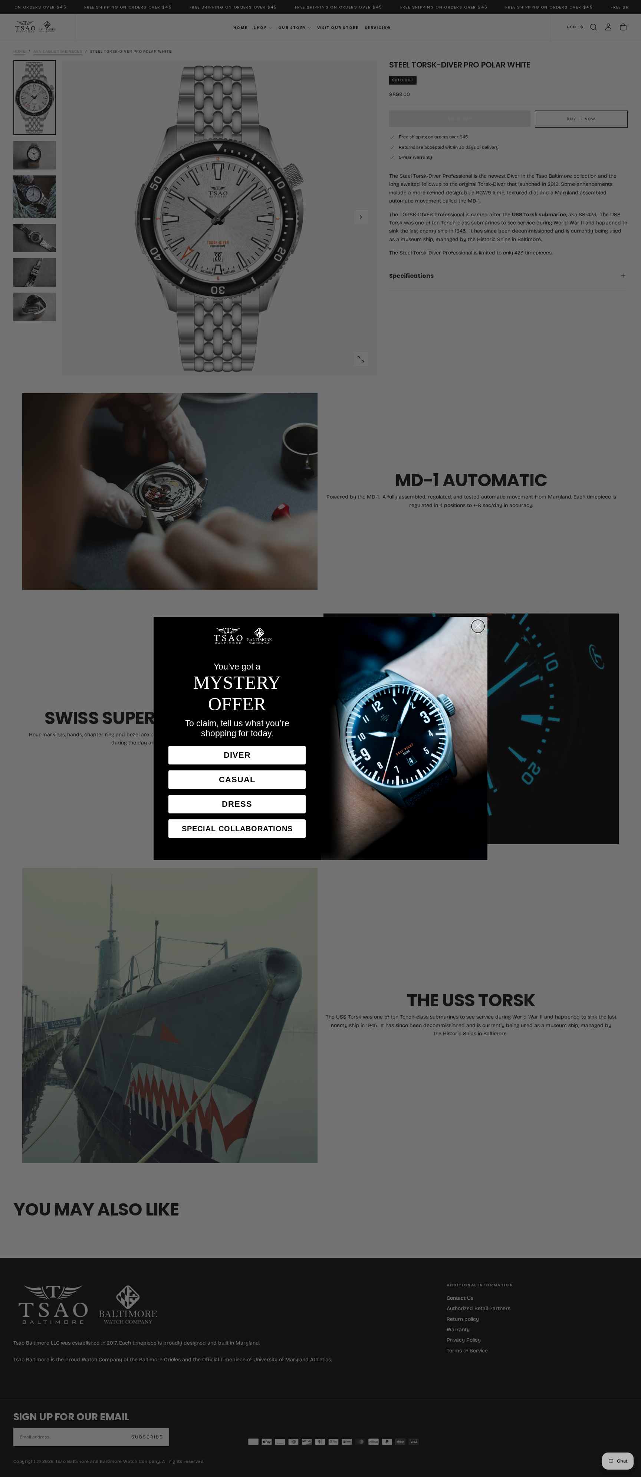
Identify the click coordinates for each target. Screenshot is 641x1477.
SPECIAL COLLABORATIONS (237, 829)
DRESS (237, 804)
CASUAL (237, 779)
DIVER (237, 755)
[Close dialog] (477, 626)
